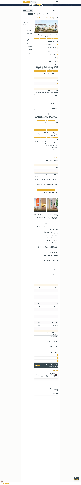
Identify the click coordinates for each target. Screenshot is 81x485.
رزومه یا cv (55, 154)
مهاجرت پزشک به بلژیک (29, 43)
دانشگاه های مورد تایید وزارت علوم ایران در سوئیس (51, 390)
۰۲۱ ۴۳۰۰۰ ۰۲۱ (77, 478)
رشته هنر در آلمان (30, 52)
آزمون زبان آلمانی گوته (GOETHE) (28, 50)
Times (57, 86)
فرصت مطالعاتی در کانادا (29, 39)
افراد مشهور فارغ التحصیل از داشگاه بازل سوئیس (51, 61)
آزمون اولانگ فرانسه (30, 53)
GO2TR (48, 35)
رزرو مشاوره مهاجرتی (26, 1)
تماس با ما (40, 1)
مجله (45, 1)
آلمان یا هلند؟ (30, 55)
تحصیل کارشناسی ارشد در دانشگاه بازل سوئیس (51, 48)
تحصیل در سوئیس (52, 38)
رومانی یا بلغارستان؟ (29, 40)
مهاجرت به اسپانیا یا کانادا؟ (29, 42)
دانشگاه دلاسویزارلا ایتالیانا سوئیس (53, 388)
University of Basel (55, 370)
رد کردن (3, 483)
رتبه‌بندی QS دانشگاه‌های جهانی (49, 75)
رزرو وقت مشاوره (37, 365)
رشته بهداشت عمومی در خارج (28, 46)
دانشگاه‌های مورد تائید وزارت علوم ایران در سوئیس (47, 17)
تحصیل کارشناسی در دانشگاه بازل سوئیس (51, 47)
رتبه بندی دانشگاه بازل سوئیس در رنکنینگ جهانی (51, 44)
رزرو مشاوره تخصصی (76, 479)
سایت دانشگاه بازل (45, 113)
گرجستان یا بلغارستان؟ (29, 36)
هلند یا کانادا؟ (30, 49)
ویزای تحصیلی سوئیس (54, 57)
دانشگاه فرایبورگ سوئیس (54, 389)
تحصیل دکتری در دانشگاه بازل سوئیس (52, 50)
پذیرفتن (7, 483)
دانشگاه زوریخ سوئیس (52, 71)
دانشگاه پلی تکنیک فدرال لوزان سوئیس (53, 382)
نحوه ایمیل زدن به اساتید (40, 137)
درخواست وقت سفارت (29, 30)
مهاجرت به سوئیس (40, 38)
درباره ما (43, 1)
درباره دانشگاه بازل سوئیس (53, 43)
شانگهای (57, 83)
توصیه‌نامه (55, 157)
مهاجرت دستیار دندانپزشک (29, 37)
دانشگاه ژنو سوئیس (40, 71)
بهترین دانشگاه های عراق (29, 56)
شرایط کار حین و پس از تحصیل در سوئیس (51, 58)
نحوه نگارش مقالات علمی (52, 129)
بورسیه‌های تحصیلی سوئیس (46, 190)
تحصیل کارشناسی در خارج (46, 120)
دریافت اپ (24, 10)
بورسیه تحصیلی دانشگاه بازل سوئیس (52, 54)
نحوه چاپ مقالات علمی (40, 129)
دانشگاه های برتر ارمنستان (29, 33)
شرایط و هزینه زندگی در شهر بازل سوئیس (52, 60)
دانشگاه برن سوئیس (55, 385)
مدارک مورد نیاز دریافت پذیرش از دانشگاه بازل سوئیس (50, 51)
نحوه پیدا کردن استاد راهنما (52, 137)
